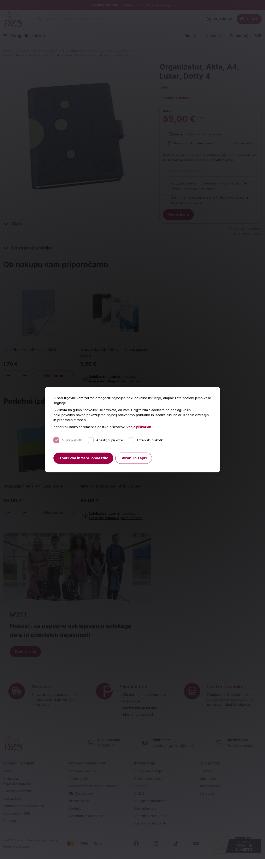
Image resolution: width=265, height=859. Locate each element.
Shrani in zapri (133, 458)
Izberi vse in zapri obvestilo (83, 458)
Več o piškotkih (138, 427)
